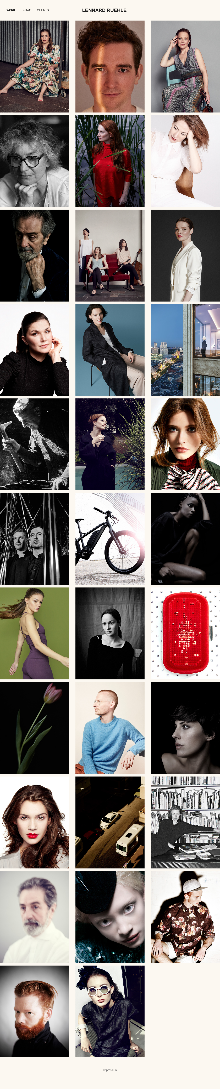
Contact (26, 10)
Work (11, 10)
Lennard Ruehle (104, 10)
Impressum (110, 1070)
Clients (43, 10)
